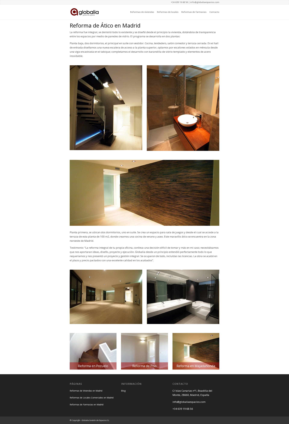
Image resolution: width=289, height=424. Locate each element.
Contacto (214, 12)
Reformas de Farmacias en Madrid (86, 404)
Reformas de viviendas (142, 12)
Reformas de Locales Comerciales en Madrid (91, 397)
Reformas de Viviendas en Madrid (86, 390)
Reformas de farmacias (193, 12)
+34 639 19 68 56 (179, 2)
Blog (123, 390)
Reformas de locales (167, 12)
